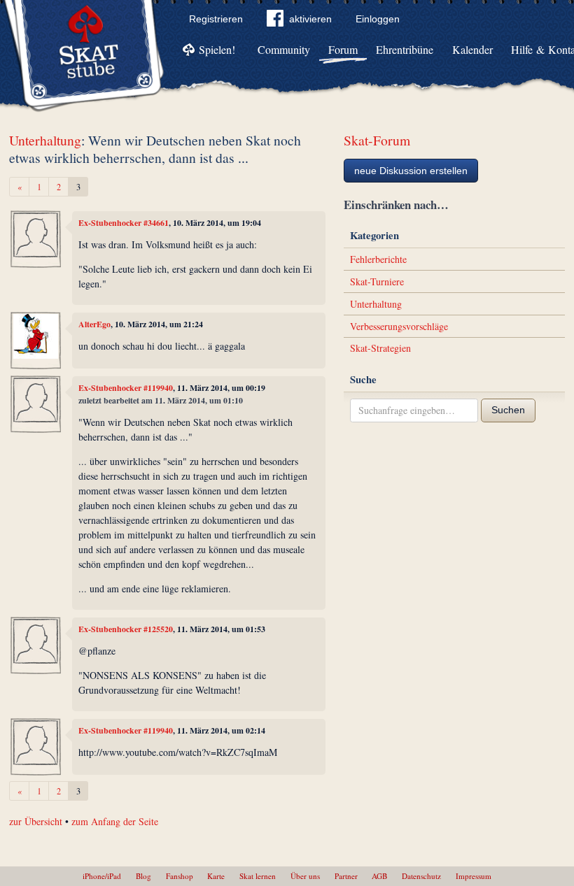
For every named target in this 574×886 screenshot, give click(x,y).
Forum (343, 49)
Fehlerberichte (378, 259)
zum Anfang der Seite (114, 821)
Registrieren (216, 18)
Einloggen (378, 18)
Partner (346, 876)
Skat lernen (257, 876)
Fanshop (179, 876)
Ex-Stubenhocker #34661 (123, 223)
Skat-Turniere (377, 281)
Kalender (472, 49)
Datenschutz (421, 876)
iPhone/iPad (102, 876)
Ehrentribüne (404, 49)
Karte (216, 876)
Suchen (508, 409)
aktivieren (310, 18)
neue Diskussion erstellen (411, 170)
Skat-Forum (377, 140)
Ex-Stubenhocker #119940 (125, 388)
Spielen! (217, 49)
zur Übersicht (35, 821)
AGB (379, 876)
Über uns (305, 876)
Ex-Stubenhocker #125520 (125, 629)
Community (284, 49)
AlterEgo (94, 324)
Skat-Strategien (380, 348)
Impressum (473, 876)
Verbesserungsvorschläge (399, 326)
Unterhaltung (45, 140)
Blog (143, 876)
